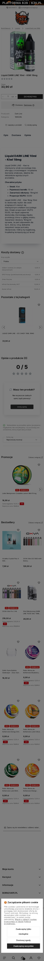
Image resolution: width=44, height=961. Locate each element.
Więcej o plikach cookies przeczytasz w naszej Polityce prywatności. (20, 921)
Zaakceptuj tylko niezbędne (23, 931)
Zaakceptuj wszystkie (23, 946)
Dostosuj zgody (23, 940)
